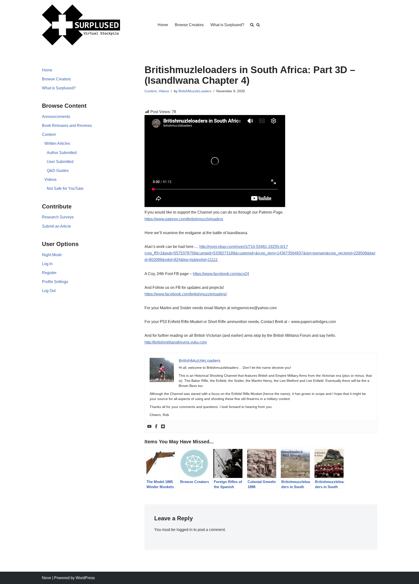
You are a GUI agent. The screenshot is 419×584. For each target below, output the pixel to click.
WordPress (85, 578)
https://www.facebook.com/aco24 (221, 274)
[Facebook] (156, 426)
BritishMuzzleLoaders (194, 91)
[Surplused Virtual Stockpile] (81, 25)
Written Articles (57, 143)
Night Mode (52, 255)
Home (163, 25)
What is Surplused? (227, 25)
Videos (50, 179)
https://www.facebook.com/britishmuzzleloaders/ (186, 294)
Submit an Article (56, 226)
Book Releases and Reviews (67, 125)
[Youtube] (149, 426)
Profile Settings (55, 282)
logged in (185, 530)
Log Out (49, 291)
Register (49, 273)
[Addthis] (163, 426)
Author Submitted (62, 153)
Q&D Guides (58, 171)
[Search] (258, 25)
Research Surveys (58, 217)
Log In (47, 264)
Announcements (56, 117)
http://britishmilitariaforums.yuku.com (176, 342)
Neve (46, 578)
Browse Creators (189, 25)
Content (49, 134)
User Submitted (60, 162)
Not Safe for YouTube (65, 188)
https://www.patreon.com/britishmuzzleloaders (184, 219)
